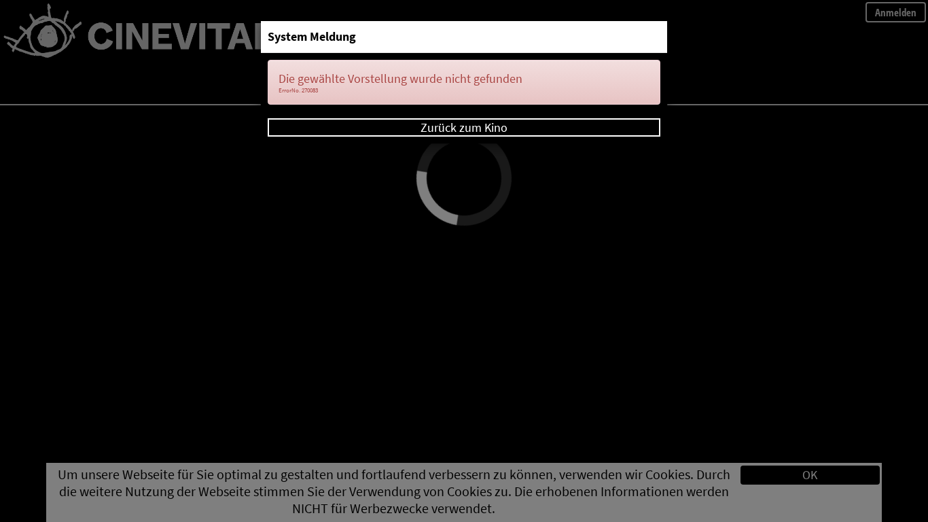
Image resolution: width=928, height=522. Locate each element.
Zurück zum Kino (464, 127)
